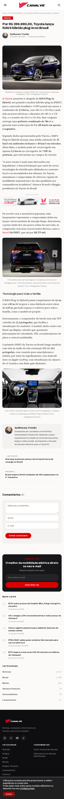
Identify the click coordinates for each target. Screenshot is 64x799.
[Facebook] (11, 738)
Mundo (5, 762)
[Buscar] (59, 5)
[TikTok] (23, 738)
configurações (27, 788)
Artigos (5, 754)
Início (4, 13)
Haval (5, 232)
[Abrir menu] (5, 5)
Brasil (5, 758)
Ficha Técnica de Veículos (46, 749)
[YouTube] (17, 738)
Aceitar (9, 794)
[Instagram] (4, 738)
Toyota (8, 98)
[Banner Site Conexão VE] (32, 201)
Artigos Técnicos (10, 766)
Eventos (6, 774)
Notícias (6, 749)
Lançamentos (8, 770)
